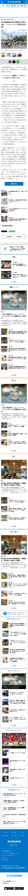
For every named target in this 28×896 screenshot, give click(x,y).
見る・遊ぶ (13, 5)
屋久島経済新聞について (7, 851)
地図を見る (14, 184)
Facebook (12, 845)
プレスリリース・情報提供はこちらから (10, 853)
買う (18, 5)
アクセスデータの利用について (8, 855)
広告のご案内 (5, 859)
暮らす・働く (24, 5)
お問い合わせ (5, 857)
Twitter (16, 845)
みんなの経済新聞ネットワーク (14, 876)
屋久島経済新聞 (13, 2)
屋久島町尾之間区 (7, 225)
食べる (8, 5)
